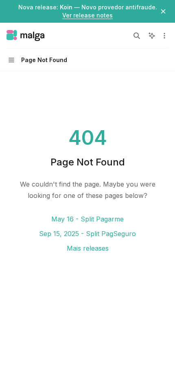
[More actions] (164, 35)
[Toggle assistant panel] (151, 35)
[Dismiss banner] (163, 11)
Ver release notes (87, 15)
